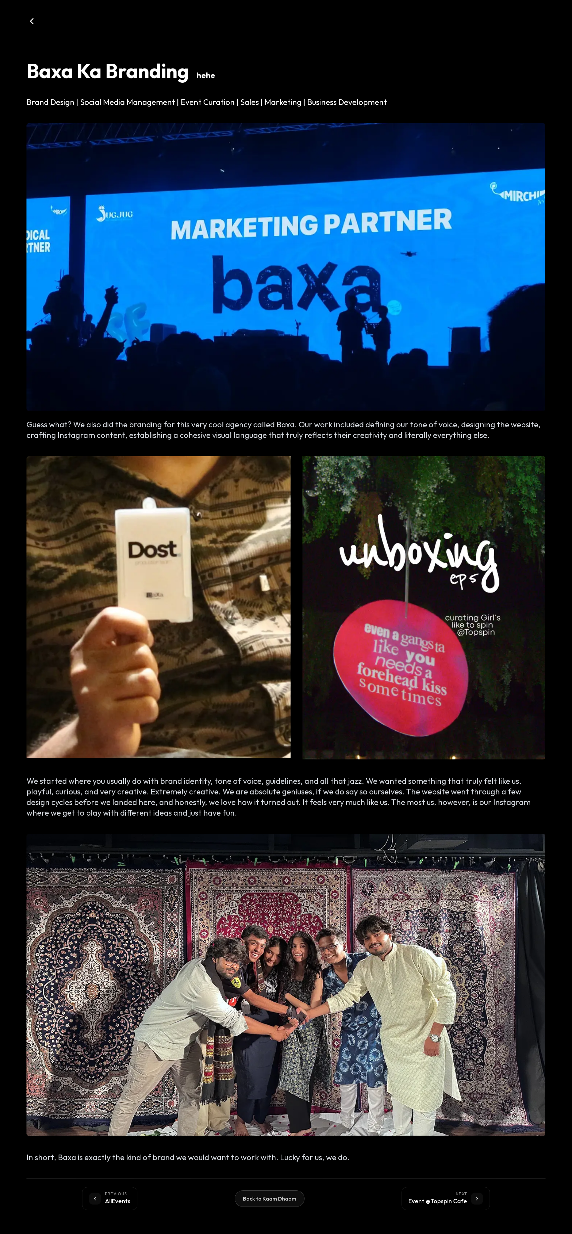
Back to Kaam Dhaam (269, 1198)
